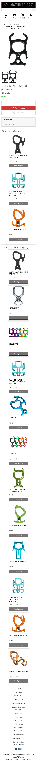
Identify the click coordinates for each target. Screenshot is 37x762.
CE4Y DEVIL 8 (14, 344)
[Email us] (16, 749)
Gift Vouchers (18, 696)
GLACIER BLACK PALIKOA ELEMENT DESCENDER (17, 194)
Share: (4, 90)
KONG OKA (13, 418)
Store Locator (18, 724)
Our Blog (18, 717)
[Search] (34, 9)
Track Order (18, 699)
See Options (18, 165)
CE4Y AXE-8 (13, 454)
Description (8, 119)
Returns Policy (18, 738)
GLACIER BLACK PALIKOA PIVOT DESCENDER (15, 599)
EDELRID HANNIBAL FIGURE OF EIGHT (17, 490)
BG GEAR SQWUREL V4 (18, 671)
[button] (18, 16)
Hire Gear (18, 692)
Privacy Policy (18, 734)
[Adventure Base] (18, 4)
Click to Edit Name (18, 707)
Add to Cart (19, 108)
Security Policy (18, 742)
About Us (18, 713)
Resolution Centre (18, 703)
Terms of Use (18, 731)
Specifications (9, 124)
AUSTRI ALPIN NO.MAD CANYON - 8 (18, 157)
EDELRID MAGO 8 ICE (17, 562)
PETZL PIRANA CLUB (17, 526)
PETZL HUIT (14, 308)
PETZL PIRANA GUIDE (18, 229)
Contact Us (18, 721)
